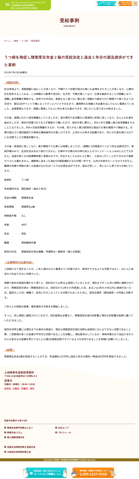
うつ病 (24, 40)
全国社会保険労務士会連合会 (21, 447)
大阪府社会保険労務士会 (19, 452)
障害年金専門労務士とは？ (20, 427)
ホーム (7, 40)
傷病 (16, 40)
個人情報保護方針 (15, 437)
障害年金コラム (14, 432)
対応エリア (63, 427)
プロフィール (64, 432)
